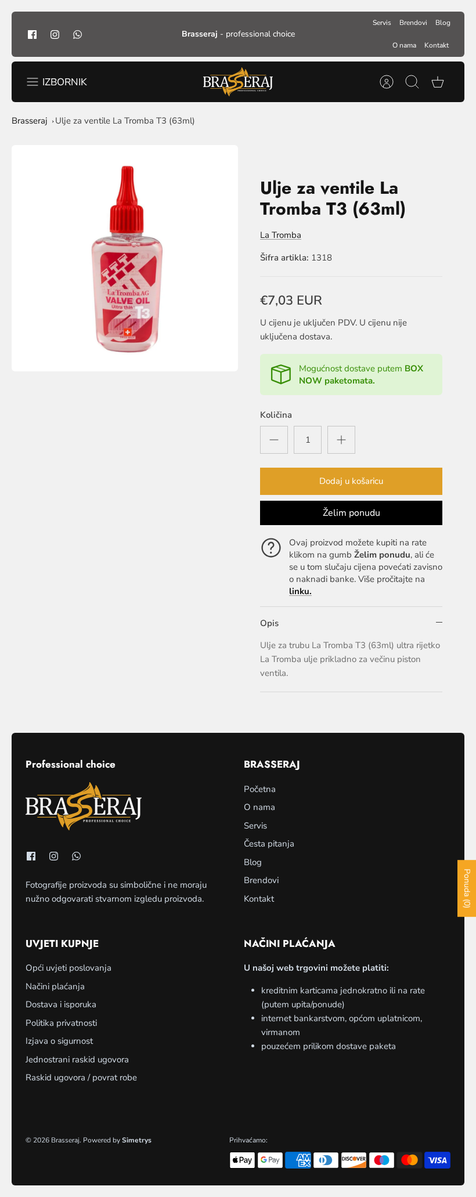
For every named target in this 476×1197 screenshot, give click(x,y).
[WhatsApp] (77, 34)
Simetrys (137, 1140)
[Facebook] (32, 34)
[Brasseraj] (238, 81)
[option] (125, 258)
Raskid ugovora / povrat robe (81, 1077)
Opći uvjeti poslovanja (68, 968)
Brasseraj (30, 120)
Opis (269, 623)
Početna (260, 789)
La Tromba (280, 235)
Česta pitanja (269, 843)
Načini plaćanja (55, 986)
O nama (404, 45)
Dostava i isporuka (61, 1004)
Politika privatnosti (61, 1023)
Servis (382, 22)
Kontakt (436, 45)
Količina (276, 415)
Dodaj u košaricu (351, 481)
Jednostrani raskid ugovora (77, 1059)
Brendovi (413, 22)
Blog (442, 22)
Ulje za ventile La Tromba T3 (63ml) (125, 120)
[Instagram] (55, 34)
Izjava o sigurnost (59, 1041)
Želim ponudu (351, 513)
